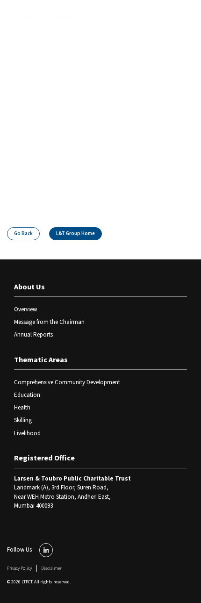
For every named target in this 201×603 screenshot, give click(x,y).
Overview (25, 309)
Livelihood (27, 433)
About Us (29, 287)
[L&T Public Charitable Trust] (43, 22)
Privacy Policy (19, 568)
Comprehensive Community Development (67, 382)
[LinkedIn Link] (46, 550)
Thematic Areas (41, 360)
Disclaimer (51, 568)
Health (22, 407)
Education (27, 395)
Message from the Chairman (49, 322)
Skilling (23, 420)
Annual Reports (33, 334)
